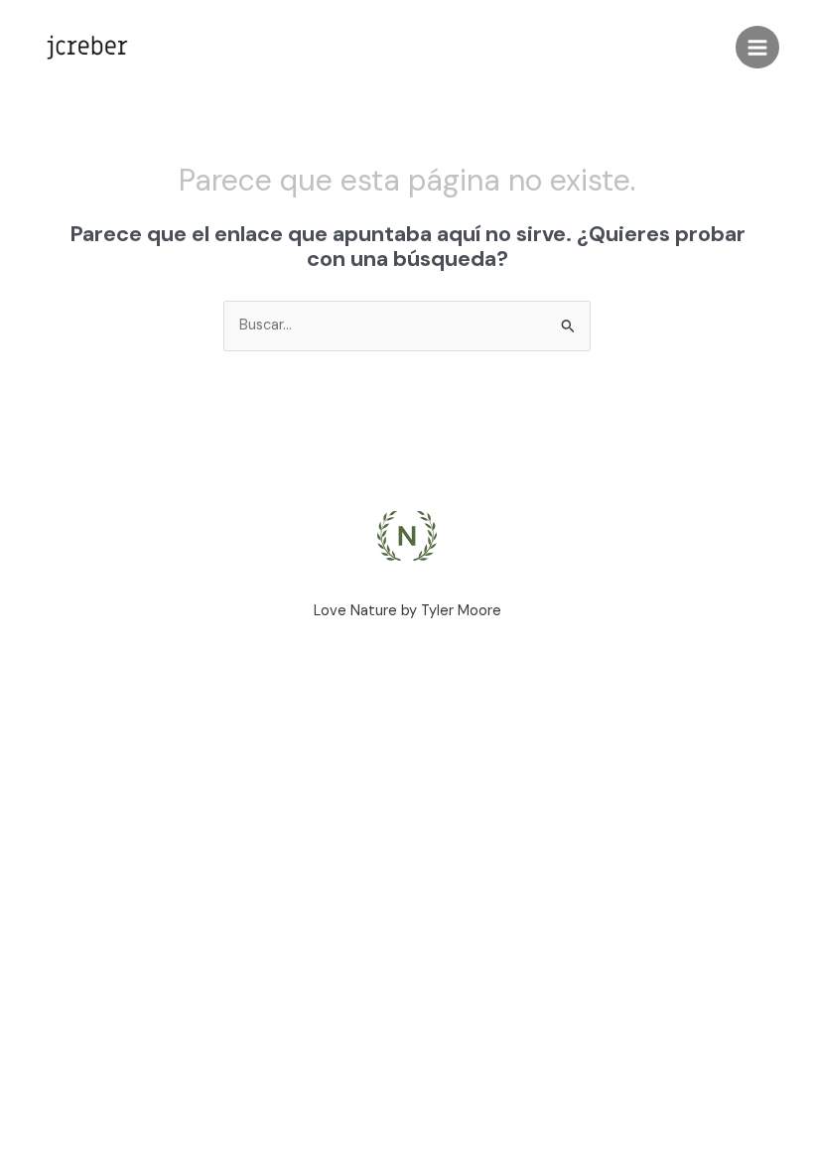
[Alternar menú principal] (757, 47)
